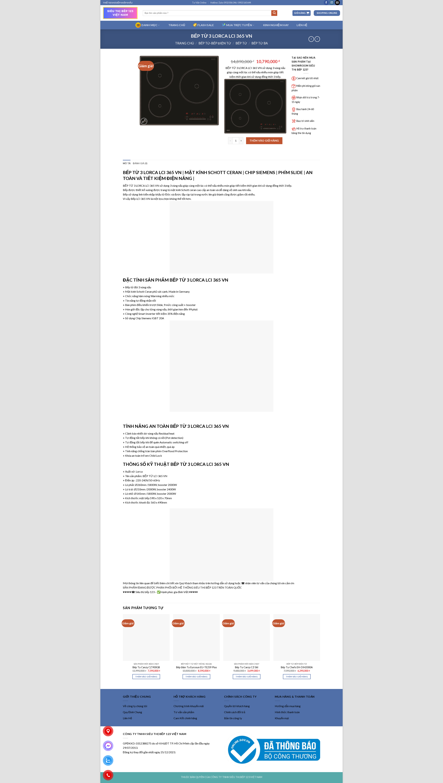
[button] (301, 13)
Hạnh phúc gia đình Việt (174, 592)
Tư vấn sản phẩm (184, 712)
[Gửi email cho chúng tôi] (337, 2)
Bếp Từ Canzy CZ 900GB (146, 667)
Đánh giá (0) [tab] (140, 163)
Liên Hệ (127, 718)
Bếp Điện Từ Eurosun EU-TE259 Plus (196, 667)
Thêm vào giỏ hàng (264, 140)
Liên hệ (302, 25)
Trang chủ (184, 43)
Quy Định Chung (132, 712)
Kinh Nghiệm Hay (276, 25)
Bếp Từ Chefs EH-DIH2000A (297, 667)
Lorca (139, 471)
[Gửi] (274, 13)
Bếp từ (241, 43)
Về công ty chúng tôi (135, 706)
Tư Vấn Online (199, 2)
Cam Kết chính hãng (185, 718)
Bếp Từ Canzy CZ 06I (246, 667)
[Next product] (311, 39)
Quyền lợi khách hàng (237, 706)
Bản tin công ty (233, 718)
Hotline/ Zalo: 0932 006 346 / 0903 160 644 (230, 2)
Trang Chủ (176, 25)
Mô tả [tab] (126, 163)
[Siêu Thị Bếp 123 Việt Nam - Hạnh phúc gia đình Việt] (120, 13)
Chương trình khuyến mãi (189, 706)
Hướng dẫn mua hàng (288, 706)
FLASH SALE (205, 25)
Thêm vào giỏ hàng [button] (146, 676)
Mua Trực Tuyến (239, 25)
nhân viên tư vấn (254, 583)
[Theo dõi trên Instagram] (331, 2)
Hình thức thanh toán (287, 712)
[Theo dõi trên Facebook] (326, 2)
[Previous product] (317, 39)
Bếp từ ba (259, 43)
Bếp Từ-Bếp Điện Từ (214, 43)
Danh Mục (149, 25)
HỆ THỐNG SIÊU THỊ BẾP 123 (197, 587)
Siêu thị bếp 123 (145, 592)
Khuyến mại (282, 718)
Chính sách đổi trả (234, 712)
